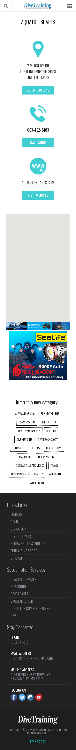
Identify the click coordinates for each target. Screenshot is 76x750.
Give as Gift (19, 593)
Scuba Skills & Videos (27, 543)
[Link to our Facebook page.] (14, 697)
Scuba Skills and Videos (30, 465)
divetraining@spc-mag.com (32, 658)
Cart (14, 615)
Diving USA (19, 529)
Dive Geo (51, 431)
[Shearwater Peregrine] (38, 328)
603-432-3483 (38, 130)
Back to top (38, 741)
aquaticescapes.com (38, 182)
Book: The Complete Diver (30, 608)
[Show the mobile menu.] (69, 6)
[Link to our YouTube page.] (38, 697)
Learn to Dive (54, 448)
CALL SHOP (38, 142)
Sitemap (17, 558)
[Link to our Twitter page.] (22, 697)
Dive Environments (29, 431)
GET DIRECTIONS (38, 90)
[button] (38, 264)
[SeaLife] (38, 379)
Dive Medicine (24, 439)
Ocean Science (46, 456)
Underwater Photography (27, 474)
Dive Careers (48, 422)
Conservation (27, 422)
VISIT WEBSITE (38, 195)
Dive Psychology (48, 439)
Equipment (18, 448)
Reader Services (23, 579)
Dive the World (22, 536)
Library (17, 515)
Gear (14, 521)
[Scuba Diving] (38, 6)
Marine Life (25, 456)
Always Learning (25, 413)
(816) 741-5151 (20, 641)
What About (37, 482)
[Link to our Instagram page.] (30, 697)
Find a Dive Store (24, 550)
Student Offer (22, 601)
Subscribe (19, 586)
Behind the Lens (50, 413)
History (35, 448)
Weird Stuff (56, 474)
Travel (54, 465)
